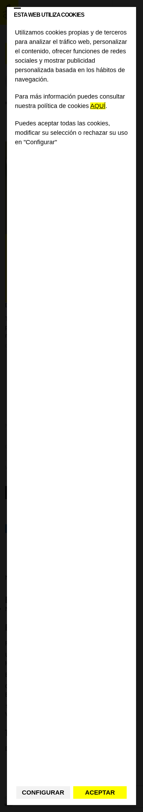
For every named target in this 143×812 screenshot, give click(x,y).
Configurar (43, 792)
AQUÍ (98, 105)
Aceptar (100, 792)
